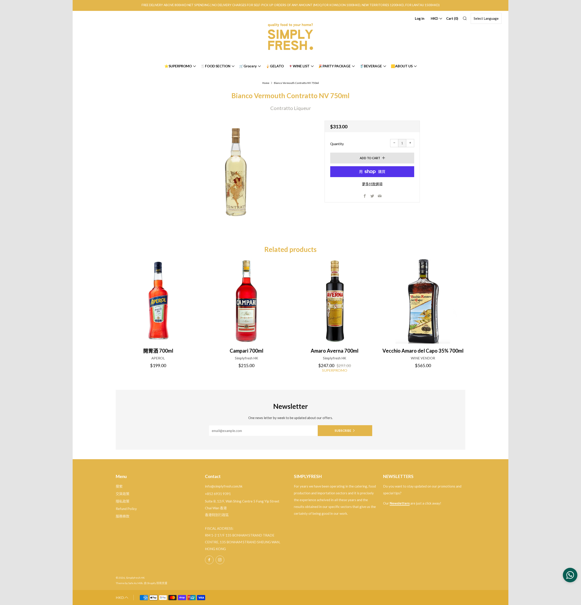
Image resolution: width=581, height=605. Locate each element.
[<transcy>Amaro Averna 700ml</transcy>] (334, 301)
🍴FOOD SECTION (215, 66)
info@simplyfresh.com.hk (223, 486)
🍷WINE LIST (299, 66)
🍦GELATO (275, 66)
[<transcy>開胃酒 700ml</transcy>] (158, 301)
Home (265, 82)
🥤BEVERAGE (370, 66)
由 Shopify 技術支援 (155, 583)
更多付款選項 (372, 184)
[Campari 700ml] (246, 301)
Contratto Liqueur (290, 108)
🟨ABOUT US (402, 66)
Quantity (337, 144)
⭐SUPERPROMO (178, 66)
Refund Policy (126, 509)
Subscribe (343, 430)
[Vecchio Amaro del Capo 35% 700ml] (422, 301)
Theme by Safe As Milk (129, 583)
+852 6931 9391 (218, 494)
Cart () (452, 18)
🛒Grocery (248, 66)
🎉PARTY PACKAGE (334, 66)
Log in (419, 18)
